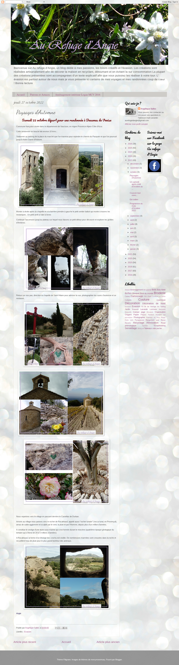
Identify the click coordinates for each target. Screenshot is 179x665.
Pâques (143, 315)
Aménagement (136, 290)
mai (132, 232)
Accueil (21, 94)
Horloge (153, 307)
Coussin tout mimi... (135, 194)
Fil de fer (145, 307)
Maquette (128, 312)
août (132, 220)
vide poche (157, 328)
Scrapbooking (160, 326)
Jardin (127, 309)
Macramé (162, 309)
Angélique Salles (148, 109)
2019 (130, 262)
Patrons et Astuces (40, 94)
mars (132, 241)
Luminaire (153, 309)
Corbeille (128, 300)
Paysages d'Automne (135, 177)
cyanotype (161, 300)
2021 (130, 254)
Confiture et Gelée (159, 296)
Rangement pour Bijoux (156, 320)
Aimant (127, 290)
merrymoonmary (98, 660)
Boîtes (128, 293)
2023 (130, 156)
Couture (143, 299)
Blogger (118, 660)
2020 (130, 258)
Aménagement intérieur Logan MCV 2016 (77, 94)
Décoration (132, 303)
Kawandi (135, 309)
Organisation (160, 312)
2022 (130, 160)
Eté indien (134, 199)
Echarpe (128, 306)
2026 (130, 144)
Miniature (150, 312)
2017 (130, 271)
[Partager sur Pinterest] (66, 628)
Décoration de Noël (154, 303)
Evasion (27, 632)
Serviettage (131, 328)
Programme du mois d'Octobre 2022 (136, 207)
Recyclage (138, 322)
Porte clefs (129, 320)
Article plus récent (24, 641)
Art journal (147, 290)
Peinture (151, 315)
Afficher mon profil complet (136, 124)
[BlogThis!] (58, 628)
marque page (139, 312)
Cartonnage (137, 296)
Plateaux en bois (153, 317)
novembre (134, 168)
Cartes (127, 296)
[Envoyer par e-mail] (56, 628)
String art (140, 328)
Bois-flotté (161, 290)
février (133, 245)
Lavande (144, 309)
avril (132, 237)
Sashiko (145, 326)
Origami (128, 315)
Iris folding (161, 307)
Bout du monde (146, 293)
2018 (130, 267)
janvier (133, 249)
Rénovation (152, 322)
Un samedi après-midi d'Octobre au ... (136, 185)
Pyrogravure (139, 320)
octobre (133, 172)
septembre (135, 216)
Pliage (163, 317)
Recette (128, 323)
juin (132, 228)
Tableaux (148, 328)
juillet (132, 224)
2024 (130, 152)
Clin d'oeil (147, 296)
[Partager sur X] (61, 628)
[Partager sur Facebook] (63, 628)
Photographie (139, 317)
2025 (130, 148)
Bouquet (135, 293)
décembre (134, 164)
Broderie (160, 293)
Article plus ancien (108, 641)
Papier (136, 315)
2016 (130, 275)
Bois (154, 289)
